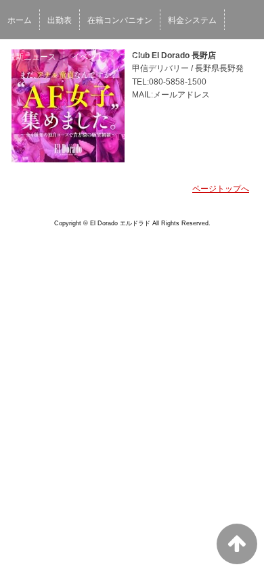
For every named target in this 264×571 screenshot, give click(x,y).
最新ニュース (31, 57)
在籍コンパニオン (119, 20)
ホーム (19, 20)
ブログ (132, 57)
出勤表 (59, 20)
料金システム (192, 20)
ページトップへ (220, 188)
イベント (88, 57)
